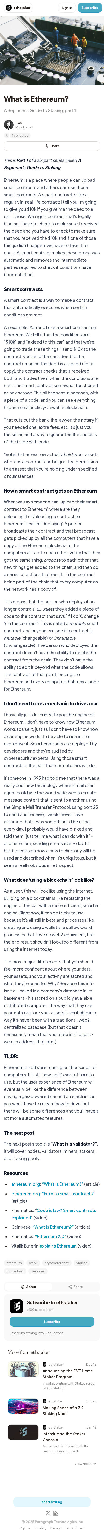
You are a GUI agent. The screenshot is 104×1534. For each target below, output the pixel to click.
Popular (25, 1528)
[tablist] (52, 1287)
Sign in (67, 8)
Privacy (55, 1528)
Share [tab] (78, 1287)
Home (80, 1528)
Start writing (52, 1502)
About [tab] (31, 1287)
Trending (40, 1528)
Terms (68, 1528)
